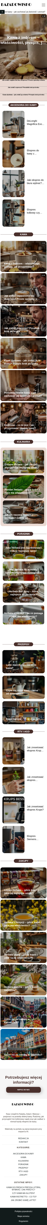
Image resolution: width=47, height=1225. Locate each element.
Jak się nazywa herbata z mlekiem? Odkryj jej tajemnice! (19, 516)
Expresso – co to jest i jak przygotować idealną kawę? (20, 427)
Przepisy (23, 644)
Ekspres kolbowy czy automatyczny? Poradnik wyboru (35, 211)
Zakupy (23, 861)
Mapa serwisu (23, 1216)
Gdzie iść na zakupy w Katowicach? (17, 1021)
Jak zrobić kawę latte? (23, 1200)
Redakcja (23, 1138)
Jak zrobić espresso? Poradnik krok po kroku (23, 87)
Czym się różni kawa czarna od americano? (22, 692)
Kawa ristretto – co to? (23, 1197)
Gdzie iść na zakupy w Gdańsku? (23, 1054)
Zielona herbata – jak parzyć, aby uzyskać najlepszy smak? (22, 466)
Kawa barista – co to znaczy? (23, 719)
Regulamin (23, 1221)
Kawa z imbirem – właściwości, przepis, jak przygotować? (23, 40)
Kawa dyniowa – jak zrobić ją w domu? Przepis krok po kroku (23, 95)
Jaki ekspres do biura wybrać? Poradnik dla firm (35, 182)
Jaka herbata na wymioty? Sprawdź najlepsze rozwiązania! (23, 571)
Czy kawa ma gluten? (23, 1193)
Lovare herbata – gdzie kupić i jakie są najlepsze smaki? (21, 892)
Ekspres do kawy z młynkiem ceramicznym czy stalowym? (35, 152)
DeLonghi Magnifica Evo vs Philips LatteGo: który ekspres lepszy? (35, 123)
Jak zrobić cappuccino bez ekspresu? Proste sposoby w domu (23, 80)
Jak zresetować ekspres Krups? (35, 808)
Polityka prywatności (23, 1211)
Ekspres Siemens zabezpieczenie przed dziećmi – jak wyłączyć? (35, 838)
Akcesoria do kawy (23, 105)
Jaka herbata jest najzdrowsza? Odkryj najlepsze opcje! (23, 549)
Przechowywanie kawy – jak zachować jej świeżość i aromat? (23, 394)
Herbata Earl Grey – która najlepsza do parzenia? (23, 593)
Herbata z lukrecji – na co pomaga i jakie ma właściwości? (23, 615)
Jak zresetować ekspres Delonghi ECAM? (35, 779)
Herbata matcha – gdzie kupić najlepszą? (21, 988)
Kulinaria (23, 441)
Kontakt (23, 1142)
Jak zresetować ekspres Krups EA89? (35, 749)
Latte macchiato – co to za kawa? (21, 666)
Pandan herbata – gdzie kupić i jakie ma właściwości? (22, 491)
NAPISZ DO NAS (23, 1090)
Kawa (23, 234)
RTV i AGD (23, 731)
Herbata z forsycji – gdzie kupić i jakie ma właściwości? (23, 924)
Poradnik (23, 533)
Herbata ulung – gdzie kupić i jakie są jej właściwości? (21, 956)
